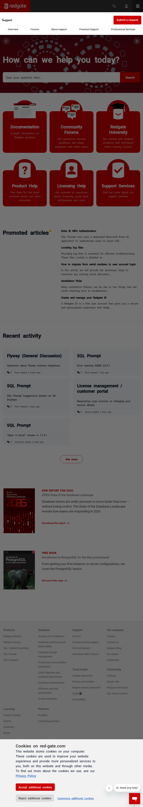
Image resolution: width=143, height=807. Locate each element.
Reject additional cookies (34, 798)
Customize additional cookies (75, 798)
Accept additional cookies (35, 787)
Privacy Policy (26, 775)
